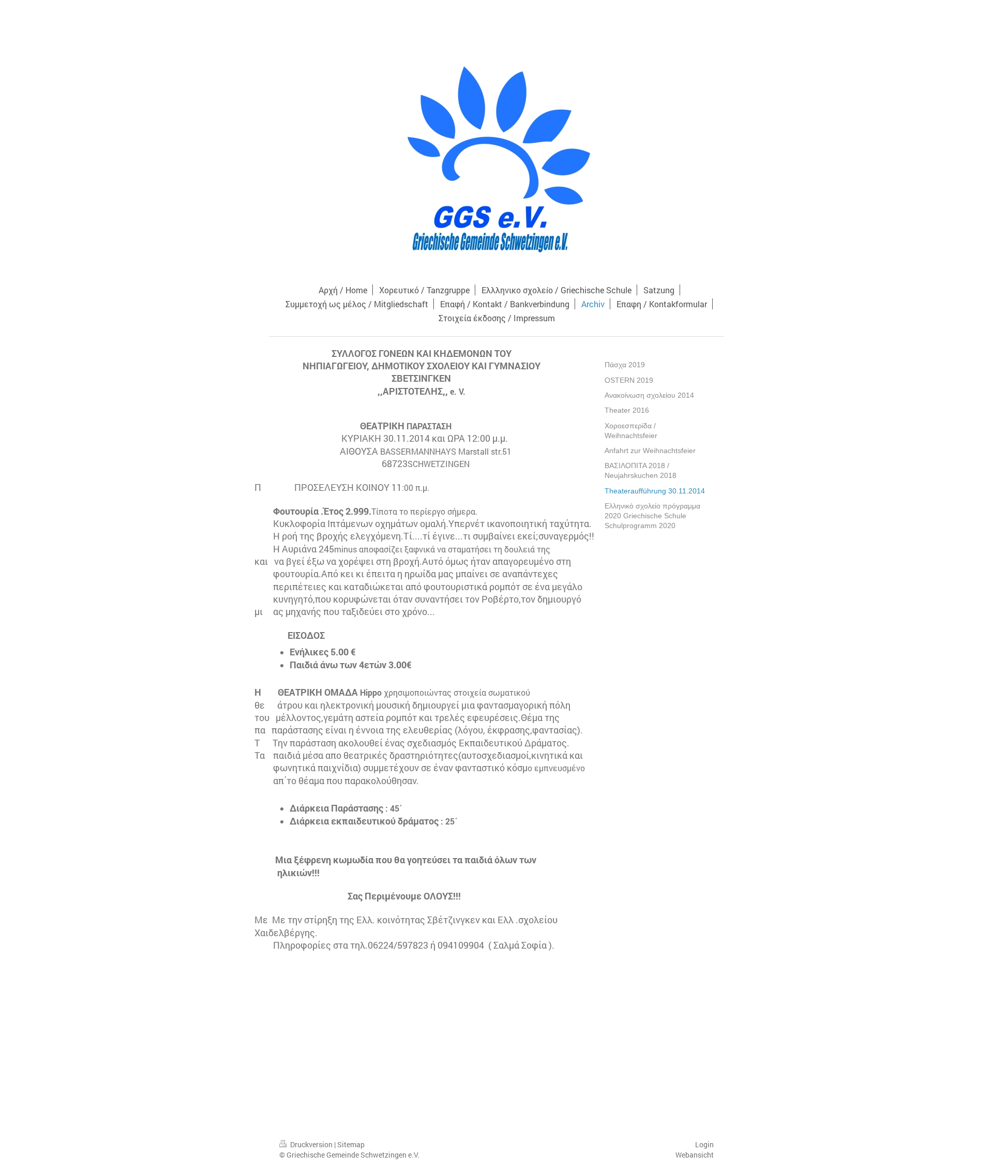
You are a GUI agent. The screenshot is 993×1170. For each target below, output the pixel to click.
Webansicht (694, 1155)
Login (704, 1144)
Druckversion (311, 1144)
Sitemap (351, 1144)
